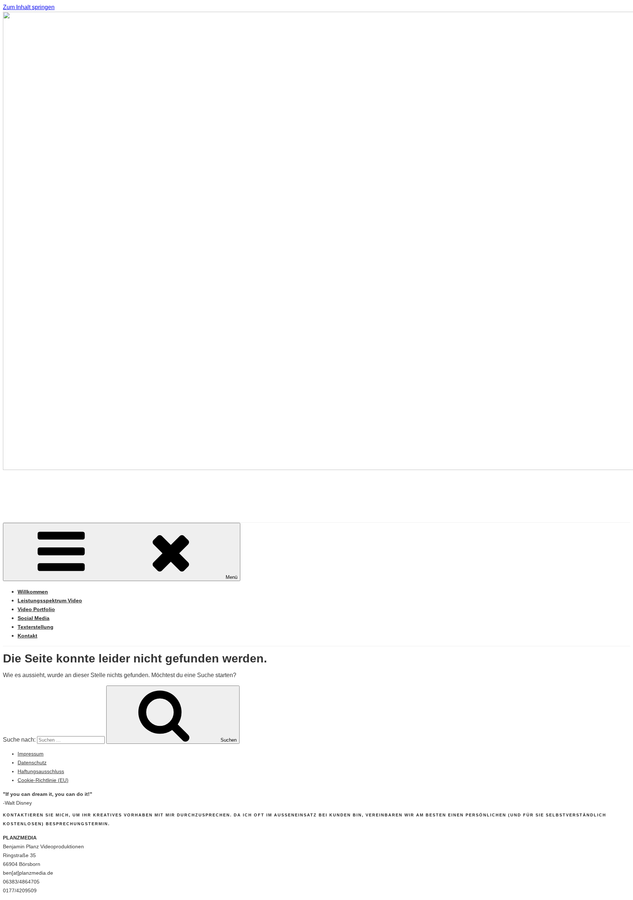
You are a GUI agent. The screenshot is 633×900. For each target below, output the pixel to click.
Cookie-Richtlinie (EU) (43, 780)
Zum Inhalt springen (29, 7)
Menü (231, 577)
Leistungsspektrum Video (50, 600)
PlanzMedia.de (64, 489)
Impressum (31, 754)
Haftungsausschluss (41, 771)
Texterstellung (35, 627)
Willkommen (33, 592)
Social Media (33, 618)
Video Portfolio (36, 609)
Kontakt (27, 636)
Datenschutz (32, 762)
